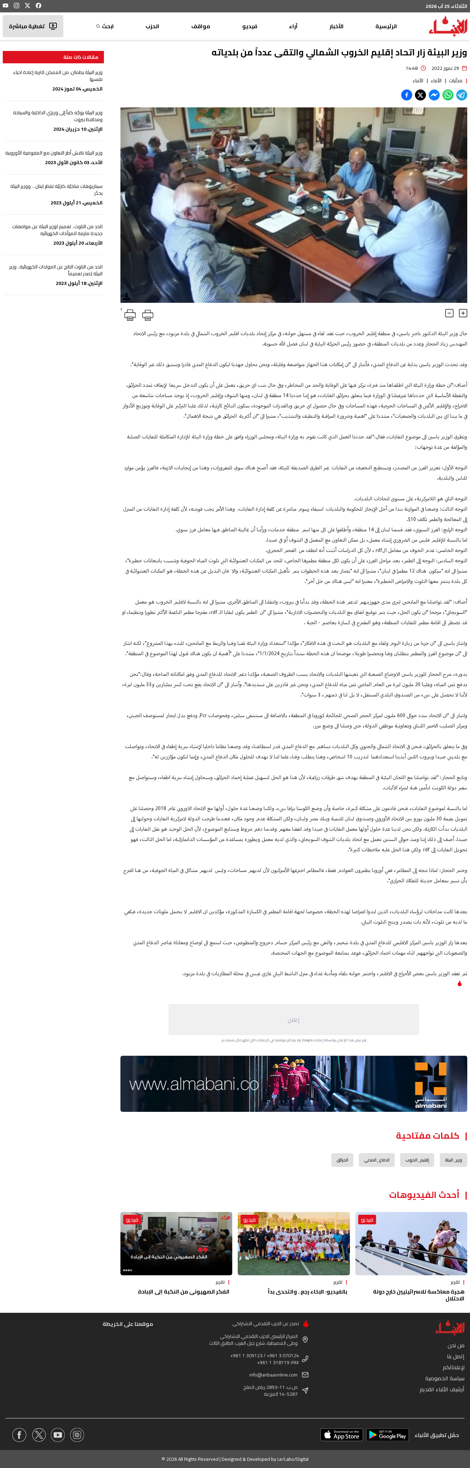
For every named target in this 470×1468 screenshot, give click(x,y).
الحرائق (342, 1160)
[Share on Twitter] (420, 94)
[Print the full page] (146, 314)
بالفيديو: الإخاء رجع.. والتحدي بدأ (307, 1291)
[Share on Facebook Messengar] (434, 94)
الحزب (152, 26)
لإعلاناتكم (453, 1367)
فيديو (249, 26)
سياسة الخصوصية (444, 1378)
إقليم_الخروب (417, 1160)
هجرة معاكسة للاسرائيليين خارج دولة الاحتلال (418, 1295)
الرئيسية (386, 26)
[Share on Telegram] (461, 94)
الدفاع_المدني (376, 1160)
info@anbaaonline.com (273, 1374)
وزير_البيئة (453, 1160)
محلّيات (455, 80)
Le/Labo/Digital (293, 1459)
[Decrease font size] (449, 313)
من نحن (456, 1345)
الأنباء (436, 80)
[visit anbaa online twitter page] (38, 1435)
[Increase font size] (463, 313)
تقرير (455, 1281)
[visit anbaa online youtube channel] (58, 1435)
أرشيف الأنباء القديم (442, 1389)
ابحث (108, 26)
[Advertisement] (294, 1019)
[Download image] (126, 296)
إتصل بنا (455, 1356)
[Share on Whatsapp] (447, 94)
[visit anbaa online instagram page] (77, 1435)
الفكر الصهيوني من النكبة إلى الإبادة (183, 1291)
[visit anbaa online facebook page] (19, 1435)
